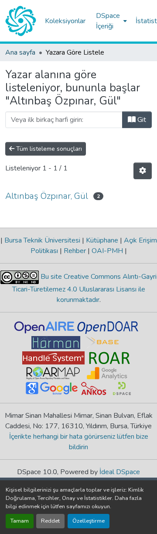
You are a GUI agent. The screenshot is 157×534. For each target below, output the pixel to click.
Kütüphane (102, 240)
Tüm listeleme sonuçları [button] (48, 149)
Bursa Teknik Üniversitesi (42, 240)
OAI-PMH (107, 251)
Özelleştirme (88, 521)
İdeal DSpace (119, 472)
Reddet (50, 521)
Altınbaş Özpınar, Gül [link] (46, 196)
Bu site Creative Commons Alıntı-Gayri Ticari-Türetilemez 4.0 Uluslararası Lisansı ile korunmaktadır (84, 288)
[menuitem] (110, 21)
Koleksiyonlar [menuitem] (65, 21)
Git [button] (141, 120)
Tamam (19, 521)
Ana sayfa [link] (20, 52)
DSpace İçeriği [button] (108, 21)
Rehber (75, 251)
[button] (20, 21)
